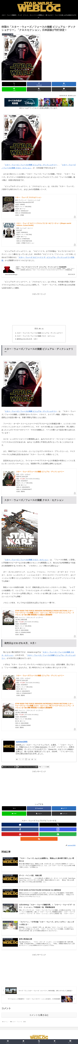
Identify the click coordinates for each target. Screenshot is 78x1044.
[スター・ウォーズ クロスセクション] (8, 204)
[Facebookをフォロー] (23, 759)
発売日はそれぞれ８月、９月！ (27, 339)
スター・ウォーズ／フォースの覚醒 (28, 766)
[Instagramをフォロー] (26, 759)
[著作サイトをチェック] (17, 759)
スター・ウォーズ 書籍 (10, 766)
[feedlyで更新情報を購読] (32, 759)
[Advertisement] (39, 309)
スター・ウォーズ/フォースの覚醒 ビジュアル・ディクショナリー (40, 472)
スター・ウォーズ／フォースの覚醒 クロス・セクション (36, 336)
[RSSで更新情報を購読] (35, 759)
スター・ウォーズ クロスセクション (28, 197)
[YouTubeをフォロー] (29, 759)
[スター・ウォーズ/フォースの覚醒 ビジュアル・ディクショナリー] (22, 136)
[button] (39, 89)
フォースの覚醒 (45, 766)
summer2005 (21, 742)
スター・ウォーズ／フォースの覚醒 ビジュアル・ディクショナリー (31, 165)
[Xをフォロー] (20, 759)
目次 (36, 328)
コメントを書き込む (39, 1015)
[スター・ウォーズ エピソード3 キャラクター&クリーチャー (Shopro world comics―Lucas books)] (9, 230)
